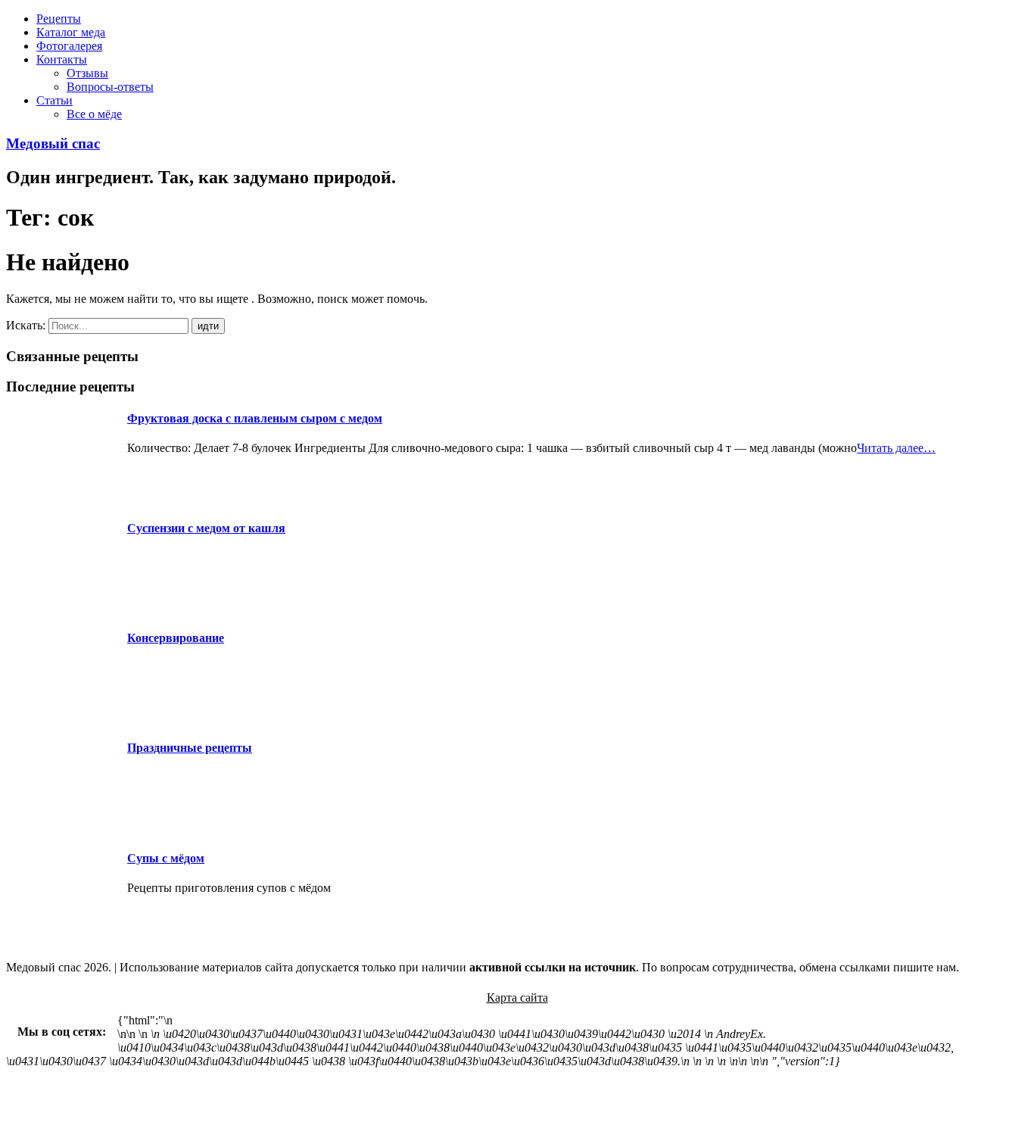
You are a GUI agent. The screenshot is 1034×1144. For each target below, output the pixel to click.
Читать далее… (896, 447)
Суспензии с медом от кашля (206, 528)
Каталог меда (70, 32)
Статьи (54, 100)
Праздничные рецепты (189, 747)
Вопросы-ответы (110, 86)
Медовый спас (53, 143)
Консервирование (175, 637)
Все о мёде (94, 114)
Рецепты (58, 18)
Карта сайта (517, 997)
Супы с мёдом (165, 858)
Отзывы (87, 73)
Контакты (61, 59)
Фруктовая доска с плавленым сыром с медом (254, 418)
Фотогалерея (69, 45)
